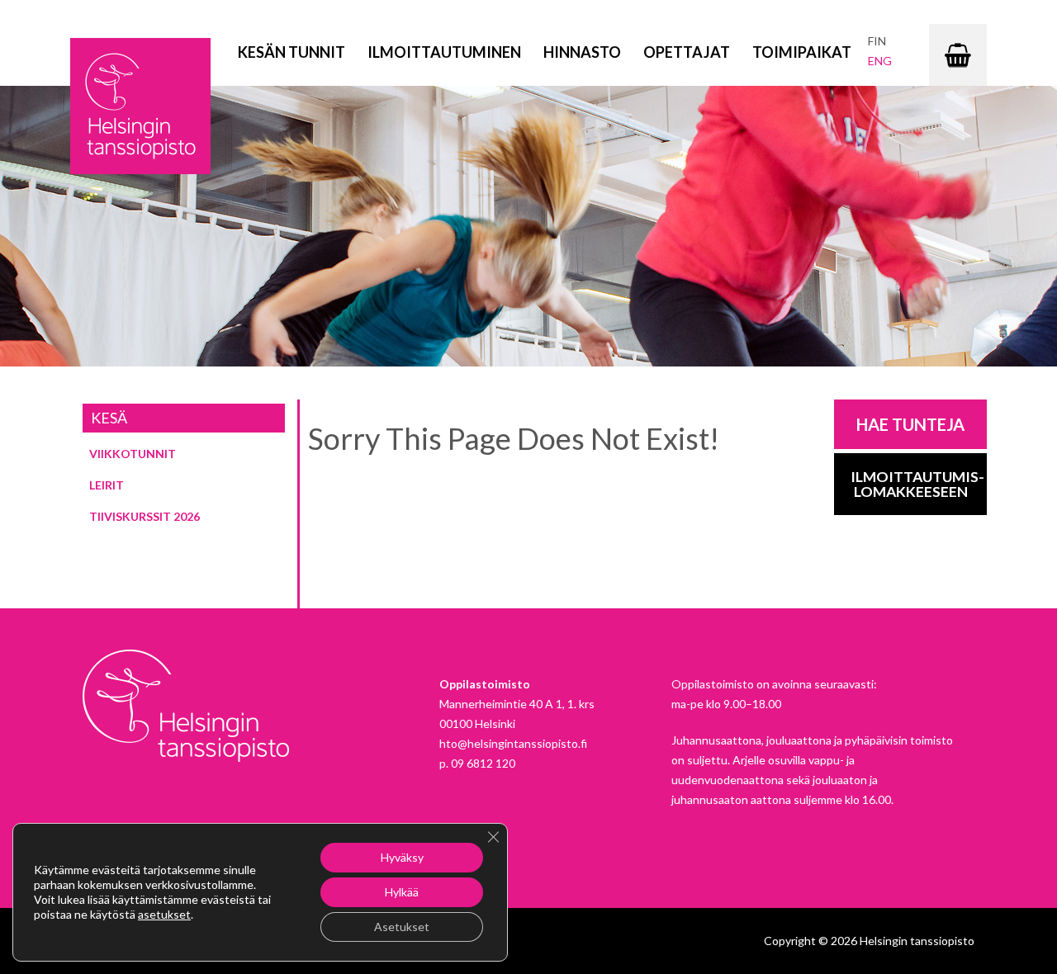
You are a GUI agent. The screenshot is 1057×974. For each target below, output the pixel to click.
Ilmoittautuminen (444, 52)
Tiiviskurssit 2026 (144, 516)
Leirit (106, 485)
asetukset (164, 914)
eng (880, 61)
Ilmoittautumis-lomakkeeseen (917, 484)
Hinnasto (582, 52)
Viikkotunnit (132, 454)
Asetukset (401, 927)
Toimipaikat (801, 52)
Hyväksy (402, 857)
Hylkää (402, 892)
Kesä (109, 418)
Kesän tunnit (291, 52)
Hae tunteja (910, 424)
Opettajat (686, 52)
